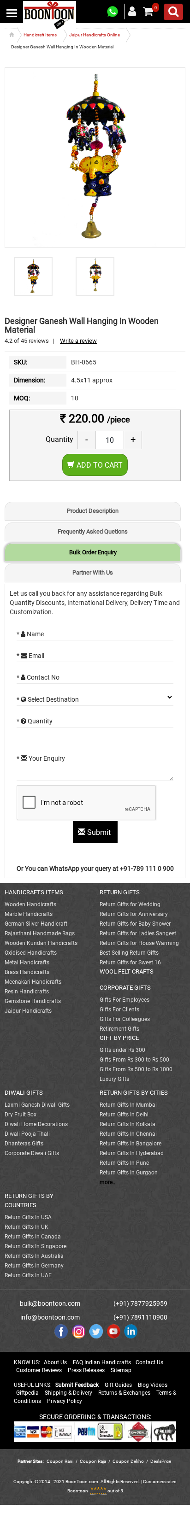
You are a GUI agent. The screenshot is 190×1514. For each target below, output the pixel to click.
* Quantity (35, 721)
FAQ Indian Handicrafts (102, 1362)
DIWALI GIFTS (24, 1092)
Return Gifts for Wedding (130, 904)
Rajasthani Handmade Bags (40, 933)
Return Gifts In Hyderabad (132, 1153)
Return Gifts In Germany (34, 1265)
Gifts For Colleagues (125, 1019)
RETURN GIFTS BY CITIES (134, 1092)
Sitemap (121, 1370)
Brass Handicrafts (27, 972)
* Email (30, 655)
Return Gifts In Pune (124, 1163)
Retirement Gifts (119, 1029)
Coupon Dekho (128, 1461)
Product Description (93, 510)
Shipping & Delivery (68, 1393)
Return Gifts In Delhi (124, 1114)
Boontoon (77, 1490)
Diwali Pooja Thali (27, 1134)
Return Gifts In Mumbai (128, 1105)
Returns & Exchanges (124, 1393)
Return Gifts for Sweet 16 (130, 962)
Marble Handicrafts (29, 914)
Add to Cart (99, 465)
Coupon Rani (60, 1461)
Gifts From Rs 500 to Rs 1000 (136, 1069)
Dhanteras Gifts (24, 1143)
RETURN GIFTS (120, 892)
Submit (99, 832)
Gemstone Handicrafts (33, 1001)
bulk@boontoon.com (50, 1303)
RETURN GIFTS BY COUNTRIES (29, 1200)
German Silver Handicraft (36, 924)
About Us (55, 1362)
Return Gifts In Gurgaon (129, 1172)
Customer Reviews (39, 1370)
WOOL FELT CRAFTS (127, 971)
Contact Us (149, 1362)
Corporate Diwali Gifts (32, 1153)
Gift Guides (118, 1385)
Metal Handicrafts (27, 962)
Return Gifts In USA (28, 1217)
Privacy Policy (64, 1401)
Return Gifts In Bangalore (130, 1143)
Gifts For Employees (124, 1000)
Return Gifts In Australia (34, 1256)
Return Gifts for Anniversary (134, 914)
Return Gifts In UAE (28, 1275)
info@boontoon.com (50, 1317)
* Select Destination (48, 699)
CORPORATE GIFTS (125, 987)
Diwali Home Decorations (36, 1124)
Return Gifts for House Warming (139, 943)
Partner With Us (92, 572)
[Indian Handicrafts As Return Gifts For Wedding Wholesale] (49, 14)
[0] (148, 11)
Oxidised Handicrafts (31, 953)
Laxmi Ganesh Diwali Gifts (37, 1105)
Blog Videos (152, 1385)
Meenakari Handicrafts (33, 982)
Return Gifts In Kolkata (127, 1124)
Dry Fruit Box (20, 1114)
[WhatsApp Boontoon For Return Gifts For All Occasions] (113, 12)
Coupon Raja (93, 1461)
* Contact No (38, 677)
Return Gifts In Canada (33, 1236)
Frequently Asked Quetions (93, 531)
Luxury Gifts (114, 1079)
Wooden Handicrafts (30, 904)
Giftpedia (27, 1393)
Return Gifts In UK (26, 1227)
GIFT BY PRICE (119, 1037)
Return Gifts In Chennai (128, 1134)
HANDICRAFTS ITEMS (34, 892)
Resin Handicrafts (27, 991)
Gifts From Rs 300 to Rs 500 (134, 1059)
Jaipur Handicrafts (28, 1011)
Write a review (78, 340)
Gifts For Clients (119, 1009)
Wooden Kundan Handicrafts (41, 943)
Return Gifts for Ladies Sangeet (138, 933)
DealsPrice (160, 1461)
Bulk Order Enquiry (93, 552)
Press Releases (86, 1370)
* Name (30, 634)
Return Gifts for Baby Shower (135, 924)
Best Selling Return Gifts (129, 953)
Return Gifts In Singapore (35, 1246)
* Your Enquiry (41, 758)
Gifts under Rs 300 (122, 1050)
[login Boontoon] (133, 11)
